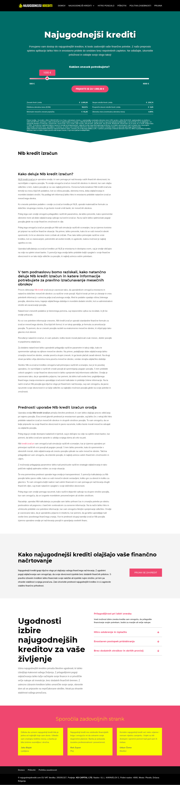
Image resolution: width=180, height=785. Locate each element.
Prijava (158, 6)
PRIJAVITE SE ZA (90, 88)
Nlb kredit (38, 290)
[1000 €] (47, 78)
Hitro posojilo (106, 6)
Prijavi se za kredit (145, 572)
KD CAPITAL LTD (84, 777)
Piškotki (121, 6)
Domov (61, 6)
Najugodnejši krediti (80, 6)
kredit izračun (28, 443)
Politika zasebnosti (140, 6)
